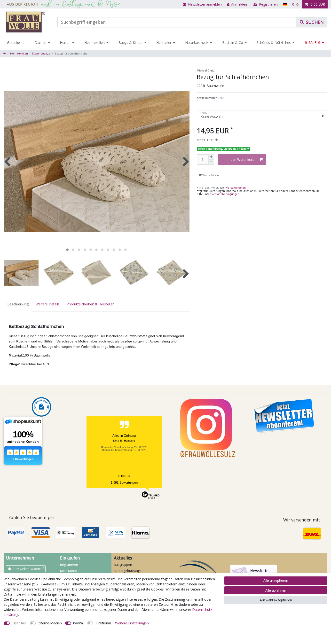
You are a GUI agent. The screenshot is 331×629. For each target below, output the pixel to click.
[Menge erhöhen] (211, 157)
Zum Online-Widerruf (28, 569)
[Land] (284, 4)
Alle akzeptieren (275, 580)
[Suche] (311, 22)
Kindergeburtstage (128, 570)
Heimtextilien (94, 42)
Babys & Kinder (130, 42)
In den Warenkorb (240, 159)
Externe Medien (49, 623)
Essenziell (18, 623)
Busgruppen (123, 564)
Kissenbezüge (41, 53)
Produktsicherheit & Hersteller (90, 304)
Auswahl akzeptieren (276, 600)
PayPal (78, 623)
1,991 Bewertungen (124, 482)
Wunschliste (210, 175)
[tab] (18, 304)
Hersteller (163, 42)
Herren (65, 42)
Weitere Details (48, 304)
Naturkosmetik (196, 42)
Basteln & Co (232, 42)
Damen (40, 42)
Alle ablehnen (275, 590)
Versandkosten (235, 187)
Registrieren (69, 564)
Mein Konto (68, 570)
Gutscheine (15, 42)
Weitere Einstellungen (132, 623)
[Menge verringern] (211, 162)
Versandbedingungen (225, 194)
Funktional (103, 623)
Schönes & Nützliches (274, 42)
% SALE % (312, 42)
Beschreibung (18, 304)
